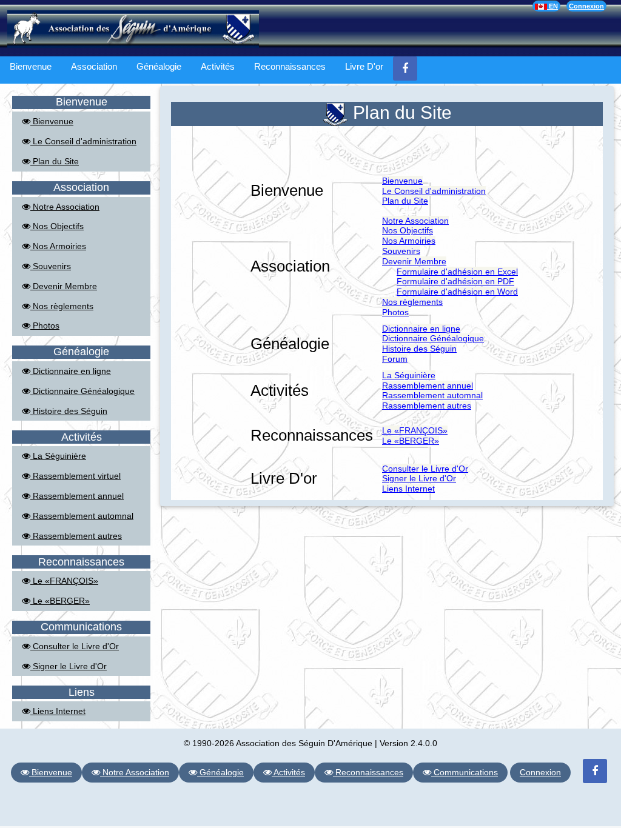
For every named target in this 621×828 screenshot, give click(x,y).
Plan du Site (54, 161)
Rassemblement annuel (77, 496)
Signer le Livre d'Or (68, 666)
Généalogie (158, 66)
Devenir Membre (63, 286)
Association (94, 66)
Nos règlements (61, 306)
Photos (44, 325)
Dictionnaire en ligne (70, 371)
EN (552, 6)
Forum (395, 359)
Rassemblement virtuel (75, 476)
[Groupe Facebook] (405, 68)
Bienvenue (31, 66)
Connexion (586, 6)
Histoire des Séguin (68, 411)
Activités (218, 66)
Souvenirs (50, 266)
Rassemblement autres (76, 536)
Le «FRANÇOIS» (64, 581)
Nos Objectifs (57, 226)
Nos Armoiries (58, 246)
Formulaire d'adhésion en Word (457, 291)
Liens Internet (58, 711)
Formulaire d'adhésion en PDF (455, 281)
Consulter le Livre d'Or (74, 646)
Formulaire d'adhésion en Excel (457, 271)
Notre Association (64, 207)
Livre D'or (364, 66)
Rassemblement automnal (81, 516)
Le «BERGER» (60, 601)
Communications (464, 772)
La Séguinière (58, 456)
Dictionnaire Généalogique (82, 391)
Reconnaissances (290, 66)
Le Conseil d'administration (83, 141)
